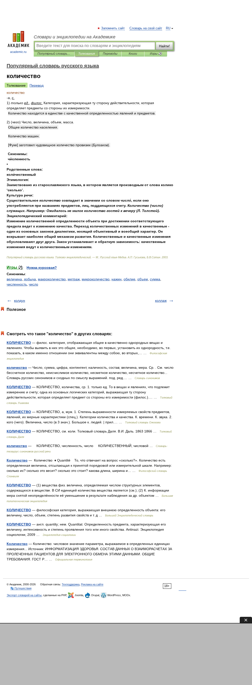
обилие (129, 279)
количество (17, 367)
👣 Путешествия (21, 588)
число (33, 284)
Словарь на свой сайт (145, 28)
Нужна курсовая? (42, 268)
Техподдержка (70, 584)
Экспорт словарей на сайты (24, 595)
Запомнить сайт (113, 28)
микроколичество (96, 279)
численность (17, 284)
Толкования (86, 53)
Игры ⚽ (156, 53)
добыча (30, 279)
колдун (19, 301)
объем (142, 279)
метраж (74, 279)
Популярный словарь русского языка (54, 53)
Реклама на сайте (92, 584)
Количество (17, 460)
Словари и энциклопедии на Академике (74, 36)
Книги (133, 53)
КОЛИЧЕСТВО (19, 343)
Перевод (37, 85)
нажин (116, 279)
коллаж (161, 301)
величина (14, 279)
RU (168, 28)
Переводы (110, 53)
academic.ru (18, 52)
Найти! (164, 46)
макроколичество (52, 279)
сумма (155, 279)
